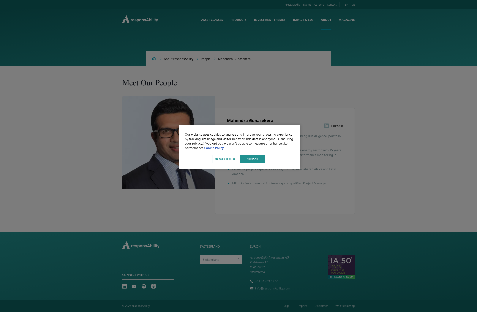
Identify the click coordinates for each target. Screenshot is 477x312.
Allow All (252, 158)
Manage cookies (225, 158)
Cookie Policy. (214, 148)
